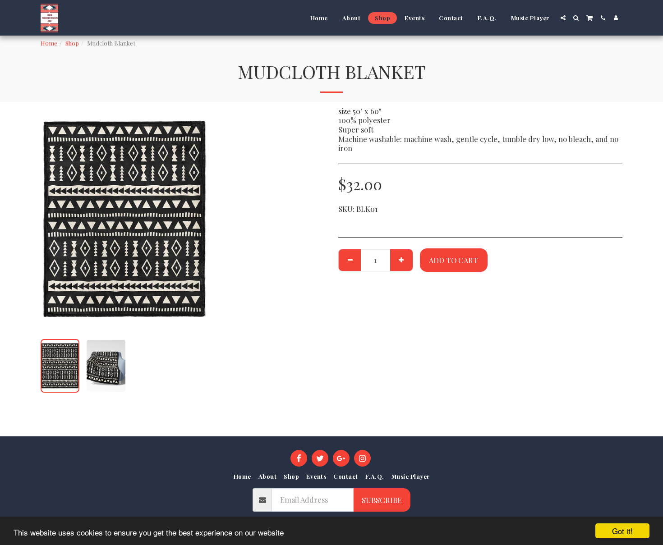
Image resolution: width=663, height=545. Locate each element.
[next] (195, 219)
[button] (563, 18)
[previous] (55, 219)
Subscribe (382, 500)
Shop (72, 43)
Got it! (622, 530)
